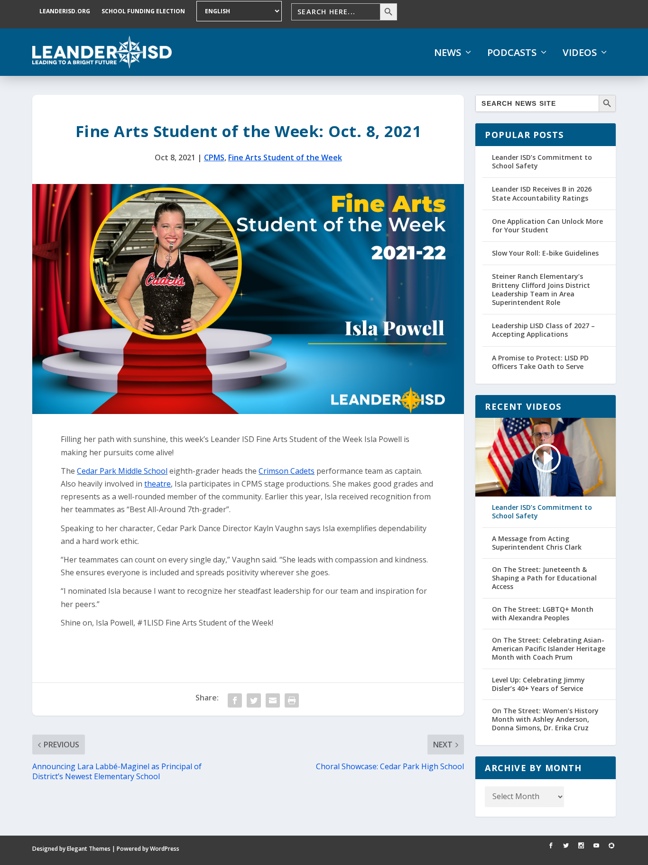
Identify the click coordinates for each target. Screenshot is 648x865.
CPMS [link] (214, 157)
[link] (102, 52)
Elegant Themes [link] (89, 849)
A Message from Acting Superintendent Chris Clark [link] (537, 543)
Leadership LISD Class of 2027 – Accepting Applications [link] (543, 330)
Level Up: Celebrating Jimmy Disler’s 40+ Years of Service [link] (538, 684)
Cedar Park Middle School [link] (122, 471)
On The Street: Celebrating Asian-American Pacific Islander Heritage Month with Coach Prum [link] (548, 649)
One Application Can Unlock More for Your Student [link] (547, 225)
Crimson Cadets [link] (287, 471)
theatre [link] (157, 484)
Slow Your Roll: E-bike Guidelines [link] (545, 253)
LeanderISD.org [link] (64, 11)
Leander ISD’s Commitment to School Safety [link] (542, 161)
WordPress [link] (164, 849)
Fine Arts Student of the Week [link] (285, 157)
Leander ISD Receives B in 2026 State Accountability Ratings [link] (542, 193)
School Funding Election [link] (143, 11)
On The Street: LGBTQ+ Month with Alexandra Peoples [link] (542, 613)
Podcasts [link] (512, 52)
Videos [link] (580, 52)
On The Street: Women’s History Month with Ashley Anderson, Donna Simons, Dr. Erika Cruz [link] (545, 719)
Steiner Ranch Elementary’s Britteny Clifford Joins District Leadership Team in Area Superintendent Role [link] (541, 289)
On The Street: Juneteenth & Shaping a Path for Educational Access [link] (544, 578)
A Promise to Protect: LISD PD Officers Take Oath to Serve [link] (540, 362)
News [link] (447, 52)
